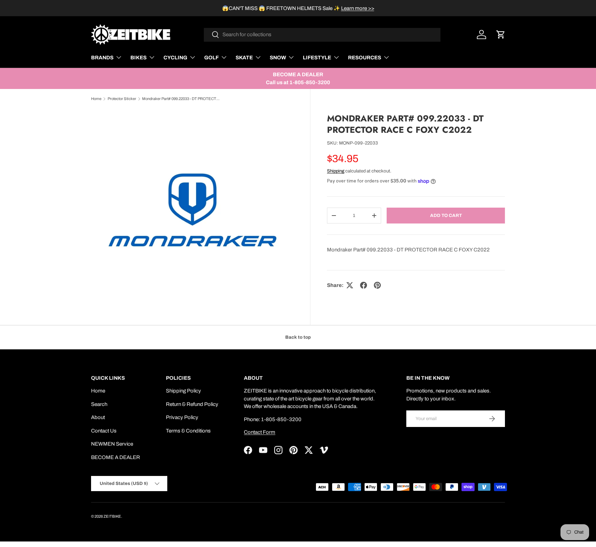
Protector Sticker (122, 99)
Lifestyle (317, 57)
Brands (102, 57)
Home (96, 99)
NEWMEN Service (112, 444)
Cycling (175, 57)
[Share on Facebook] (363, 285)
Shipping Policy (183, 391)
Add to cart (446, 215)
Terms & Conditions (188, 431)
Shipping (335, 170)
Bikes (138, 57)
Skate (244, 57)
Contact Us (104, 431)
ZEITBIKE (112, 516)
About (98, 417)
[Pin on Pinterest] (377, 285)
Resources (364, 57)
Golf (211, 57)
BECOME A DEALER (115, 457)
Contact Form (259, 432)
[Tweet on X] (350, 285)
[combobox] (322, 34)
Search (99, 404)
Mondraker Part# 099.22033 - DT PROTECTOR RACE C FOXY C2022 (181, 99)
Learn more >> (357, 8)
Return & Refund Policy (192, 404)
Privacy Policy (182, 417)
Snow (278, 57)
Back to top (298, 337)
